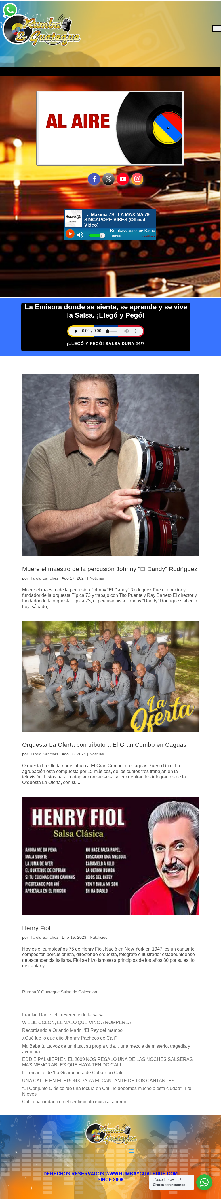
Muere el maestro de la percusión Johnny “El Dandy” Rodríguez (109, 568)
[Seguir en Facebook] (94, 179)
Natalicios (98, 937)
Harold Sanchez (43, 578)
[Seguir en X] (108, 179)
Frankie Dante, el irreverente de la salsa (63, 1014)
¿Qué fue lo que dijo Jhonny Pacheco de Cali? (69, 1038)
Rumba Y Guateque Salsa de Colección (59, 991)
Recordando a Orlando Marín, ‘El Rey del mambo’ (73, 1030)
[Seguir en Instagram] (137, 179)
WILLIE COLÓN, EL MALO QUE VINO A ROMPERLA (76, 1022)
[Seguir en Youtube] (123, 179)
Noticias (96, 578)
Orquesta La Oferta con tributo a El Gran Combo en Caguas (104, 744)
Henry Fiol (36, 928)
